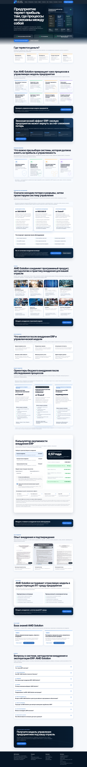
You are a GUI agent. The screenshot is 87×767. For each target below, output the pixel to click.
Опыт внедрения (49, 757)
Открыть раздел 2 (49, 642)
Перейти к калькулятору (21, 138)
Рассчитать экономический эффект (21, 40)
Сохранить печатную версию (29, 642)
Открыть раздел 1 (19, 642)
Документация (48, 759)
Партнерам (48, 758)
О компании (48, 755)
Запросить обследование (66, 109)
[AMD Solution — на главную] (18, 2)
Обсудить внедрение (34, 40)
